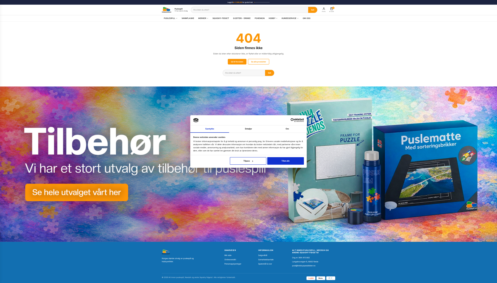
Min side (227, 255)
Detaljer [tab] (248, 129)
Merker (202, 18)
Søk (312, 10)
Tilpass (246, 161)
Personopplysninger (232, 264)
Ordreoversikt (230, 259)
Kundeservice (289, 18)
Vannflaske (188, 18)
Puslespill (169, 18)
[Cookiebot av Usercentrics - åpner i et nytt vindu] (292, 120)
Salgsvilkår (262, 255)
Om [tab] (287, 129)
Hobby (272, 18)
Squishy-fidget (221, 18)
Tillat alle (286, 161)
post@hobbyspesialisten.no (303, 265)
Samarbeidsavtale (265, 259)
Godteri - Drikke (242, 18)
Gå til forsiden (237, 62)
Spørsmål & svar (265, 264)
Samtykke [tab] (209, 129)
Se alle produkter (258, 62)
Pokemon (260, 18)
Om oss (306, 18)
